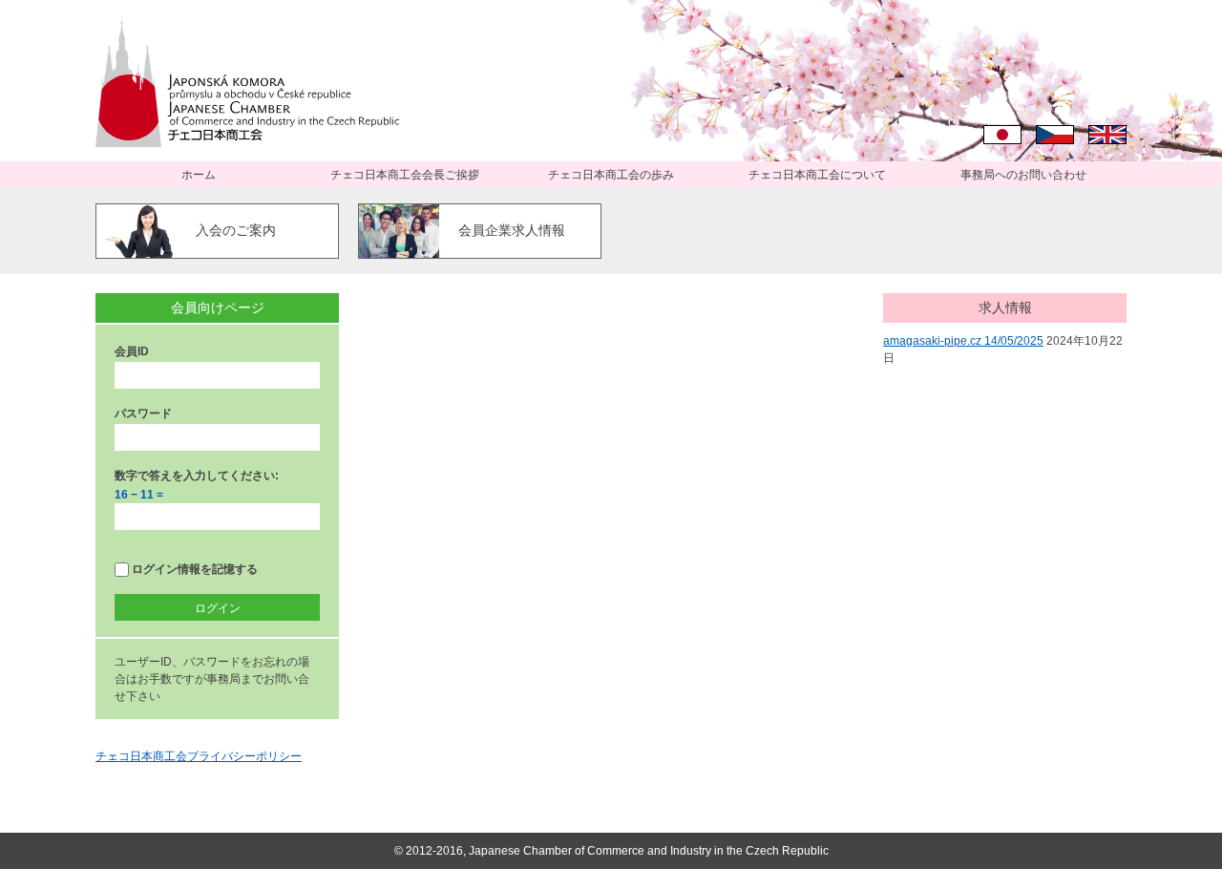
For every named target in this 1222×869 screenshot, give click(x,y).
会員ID (132, 351)
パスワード (143, 413)
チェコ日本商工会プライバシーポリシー (198, 756)
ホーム (198, 174)
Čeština (1055, 134)
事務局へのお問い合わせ (1023, 174)
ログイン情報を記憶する (193, 569)
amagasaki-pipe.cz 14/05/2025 (963, 341)
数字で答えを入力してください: (197, 475)
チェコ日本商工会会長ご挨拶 (404, 174)
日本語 (1002, 134)
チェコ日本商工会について (817, 174)
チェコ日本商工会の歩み (611, 174)
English (1107, 134)
